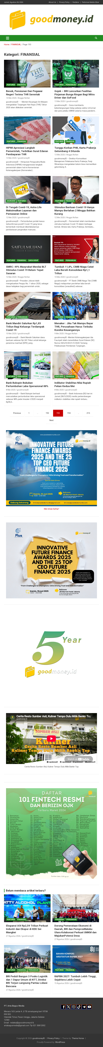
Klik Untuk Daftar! (51, 509)
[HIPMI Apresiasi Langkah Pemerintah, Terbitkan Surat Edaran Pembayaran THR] (27, 130)
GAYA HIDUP (33, 260)
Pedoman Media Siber (90, 2)
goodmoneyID (72, 101)
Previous (17, 413)
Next (51, 420)
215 (88, 413)
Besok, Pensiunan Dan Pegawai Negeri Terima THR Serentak (24, 93)
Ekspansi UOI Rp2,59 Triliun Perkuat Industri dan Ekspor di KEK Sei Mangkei (27, 929)
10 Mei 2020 (59, 277)
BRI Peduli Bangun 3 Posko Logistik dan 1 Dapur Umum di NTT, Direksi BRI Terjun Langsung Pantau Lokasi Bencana (26, 981)
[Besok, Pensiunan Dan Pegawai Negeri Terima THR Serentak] (27, 74)
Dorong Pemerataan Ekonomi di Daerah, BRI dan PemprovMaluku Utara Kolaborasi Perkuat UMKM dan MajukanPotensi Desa (75, 930)
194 (68, 413)
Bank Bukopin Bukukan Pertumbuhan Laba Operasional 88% (27, 384)
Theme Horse (78, 1038)
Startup (82, 85)
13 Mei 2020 (59, 101)
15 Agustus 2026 (61, 983)
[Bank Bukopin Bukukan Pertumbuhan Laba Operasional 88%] (27, 365)
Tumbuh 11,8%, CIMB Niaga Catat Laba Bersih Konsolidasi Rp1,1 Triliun (74, 270)
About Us (52, 2)
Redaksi (76, 2)
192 (47, 413)
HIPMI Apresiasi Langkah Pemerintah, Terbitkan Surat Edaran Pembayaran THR (27, 151)
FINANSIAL (21, 85)
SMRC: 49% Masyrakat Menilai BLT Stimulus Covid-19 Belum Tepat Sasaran (26, 270)
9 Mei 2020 (59, 333)
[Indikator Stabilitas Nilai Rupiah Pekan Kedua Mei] (75, 365)
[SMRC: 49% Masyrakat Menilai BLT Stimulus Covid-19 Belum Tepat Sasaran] (27, 249)
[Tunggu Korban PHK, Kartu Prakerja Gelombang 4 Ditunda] (75, 130)
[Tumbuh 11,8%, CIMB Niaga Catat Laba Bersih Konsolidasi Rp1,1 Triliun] (75, 249)
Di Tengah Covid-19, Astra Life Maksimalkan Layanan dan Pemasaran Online (24, 210)
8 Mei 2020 (10, 390)
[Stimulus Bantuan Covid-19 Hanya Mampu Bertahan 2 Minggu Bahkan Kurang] (75, 190)
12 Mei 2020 (11, 217)
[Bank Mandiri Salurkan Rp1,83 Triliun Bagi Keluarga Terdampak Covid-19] (27, 306)
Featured (11, 85)
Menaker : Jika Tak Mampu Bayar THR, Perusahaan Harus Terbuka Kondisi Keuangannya (73, 326)
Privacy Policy (64, 2)
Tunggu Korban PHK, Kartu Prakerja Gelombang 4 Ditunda (75, 149)
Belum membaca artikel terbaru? (26, 890)
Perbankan (71, 85)
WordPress (60, 1042)
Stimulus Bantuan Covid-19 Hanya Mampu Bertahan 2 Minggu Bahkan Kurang (74, 210)
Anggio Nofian (24, 98)
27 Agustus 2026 (13, 936)
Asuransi (11, 201)
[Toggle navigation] (7, 38)
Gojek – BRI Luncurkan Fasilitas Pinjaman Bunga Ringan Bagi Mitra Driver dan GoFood (74, 94)
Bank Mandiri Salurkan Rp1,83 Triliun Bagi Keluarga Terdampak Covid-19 (25, 326)
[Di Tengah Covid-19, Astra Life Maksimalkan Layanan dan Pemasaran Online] (27, 190)
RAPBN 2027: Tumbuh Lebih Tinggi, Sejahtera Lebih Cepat (75, 978)
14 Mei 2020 (11, 98)
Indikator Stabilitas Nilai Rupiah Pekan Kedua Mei (72, 384)
